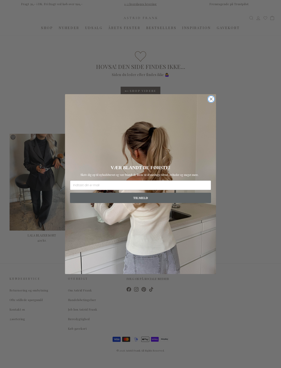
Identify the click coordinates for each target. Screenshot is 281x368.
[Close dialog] (211, 99)
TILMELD (140, 198)
